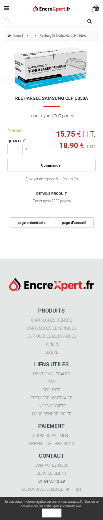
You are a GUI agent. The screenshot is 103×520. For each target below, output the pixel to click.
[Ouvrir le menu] (6, 8)
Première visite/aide (51, 398)
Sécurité (51, 390)
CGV (52, 382)
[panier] (95, 8)
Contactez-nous (51, 465)
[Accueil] (51, 8)
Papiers (52, 344)
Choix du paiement (51, 435)
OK (52, 513)
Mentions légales (51, 374)
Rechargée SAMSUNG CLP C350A (51, 98)
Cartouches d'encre (51, 320)
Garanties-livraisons (51, 443)
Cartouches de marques (51, 336)
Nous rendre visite (51, 414)
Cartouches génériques (51, 328)
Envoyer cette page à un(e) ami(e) (52, 179)
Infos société (52, 406)
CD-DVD (51, 352)
